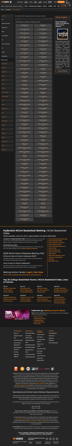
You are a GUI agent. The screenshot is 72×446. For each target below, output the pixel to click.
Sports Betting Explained (30, 248)
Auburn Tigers (24, 85)
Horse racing (4, 108)
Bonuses (15, 6)
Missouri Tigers (24, 77)
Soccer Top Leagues (6, 23)
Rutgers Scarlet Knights (25, 160)
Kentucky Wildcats (25, 57)
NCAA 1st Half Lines (54, 250)
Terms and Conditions (38, 442)
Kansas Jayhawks (24, 49)
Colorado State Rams (24, 215)
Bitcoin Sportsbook (40, 383)
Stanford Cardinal (24, 97)
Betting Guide (50, 2)
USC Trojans (42, 69)
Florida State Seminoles (43, 105)
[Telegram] (50, 438)
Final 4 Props (52, 248)
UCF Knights (24, 136)
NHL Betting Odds (30, 347)
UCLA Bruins (24, 81)
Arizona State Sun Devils (24, 121)
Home (2, 9)
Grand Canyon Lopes (43, 192)
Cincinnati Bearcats (43, 101)
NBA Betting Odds (30, 345)
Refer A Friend (8, 6)
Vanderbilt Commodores (43, 81)
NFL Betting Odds (30, 333)
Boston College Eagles (43, 180)
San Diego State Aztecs (43, 144)
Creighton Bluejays (43, 121)
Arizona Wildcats (24, 41)
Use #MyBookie (53, 333)
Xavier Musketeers (24, 184)
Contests (20, 6)
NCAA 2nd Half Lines (55, 251)
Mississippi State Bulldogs (24, 152)
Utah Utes (24, 156)
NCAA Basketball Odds (55, 240)
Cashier (3, 6)
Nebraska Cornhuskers (24, 101)
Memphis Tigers (43, 215)
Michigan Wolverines (24, 34)
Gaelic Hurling (5, 96)
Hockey (3, 104)
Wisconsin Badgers (43, 109)
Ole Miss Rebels (24, 124)
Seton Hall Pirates (43, 164)
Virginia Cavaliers (43, 53)
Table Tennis (4, 141)
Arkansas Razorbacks (42, 41)
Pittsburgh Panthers (43, 132)
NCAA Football (5, 35)
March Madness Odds (55, 244)
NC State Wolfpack (24, 140)
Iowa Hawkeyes (43, 73)
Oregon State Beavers (24, 219)
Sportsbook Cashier (40, 318)
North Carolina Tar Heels (24, 61)
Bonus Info (37, 323)
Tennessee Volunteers (43, 45)
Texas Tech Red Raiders (24, 45)
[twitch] (57, 438)
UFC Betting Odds (30, 354)
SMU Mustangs (43, 136)
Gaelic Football (5, 92)
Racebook (15, 274)
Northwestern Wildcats (43, 160)
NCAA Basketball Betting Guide (58, 239)
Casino (31, 2)
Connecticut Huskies (24, 30)
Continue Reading (62, 71)
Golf (3, 100)
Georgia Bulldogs (24, 109)
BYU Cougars (43, 77)
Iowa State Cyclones (43, 61)
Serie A (45, 6)
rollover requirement (20, 418)
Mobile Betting (25, 385)
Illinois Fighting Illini (43, 30)
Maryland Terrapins (43, 85)
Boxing (3, 52)
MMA (3, 112)
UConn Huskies (7, 290)
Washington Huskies (43, 128)
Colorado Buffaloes (25, 180)
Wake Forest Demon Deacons (24, 148)
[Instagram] (46, 438)
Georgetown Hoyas (24, 172)
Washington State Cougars (43, 211)
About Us (16, 333)
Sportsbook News (36, 274)
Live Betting (26, 2)
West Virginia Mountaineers (24, 132)
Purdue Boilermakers (42, 65)
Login (55, 2)
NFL (55, 6)
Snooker (3, 133)
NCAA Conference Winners (56, 242)
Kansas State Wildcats (43, 148)
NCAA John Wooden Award (57, 255)
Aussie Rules (4, 63)
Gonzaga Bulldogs (43, 57)
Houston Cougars (43, 49)
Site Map (16, 352)
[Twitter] (54, 439)
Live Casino (35, 2)
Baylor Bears (43, 93)
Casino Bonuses (41, 355)
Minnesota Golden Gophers (43, 152)
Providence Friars (24, 89)
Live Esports (40, 2)
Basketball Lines (53, 261)
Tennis (3, 145)
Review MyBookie (53, 342)
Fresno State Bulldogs (24, 196)
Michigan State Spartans (24, 38)
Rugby (3, 129)
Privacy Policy (30, 442)
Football (4, 88)
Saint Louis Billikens (43, 172)
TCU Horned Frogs (43, 97)
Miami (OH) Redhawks (43, 188)
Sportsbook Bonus (24, 274)
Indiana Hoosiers (24, 73)
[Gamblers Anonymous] (34, 368)
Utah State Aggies (43, 168)
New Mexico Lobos (25, 168)
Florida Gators (43, 26)
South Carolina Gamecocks (24, 176)
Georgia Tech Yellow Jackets (24, 211)
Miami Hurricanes (24, 65)
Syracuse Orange (42, 117)
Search (68, 2)
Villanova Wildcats (43, 89)
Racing (45, 2)
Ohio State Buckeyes (43, 113)
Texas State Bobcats (24, 188)
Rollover (44, 420)
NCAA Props (52, 253)
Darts (3, 84)
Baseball (4, 67)
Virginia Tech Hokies (43, 176)
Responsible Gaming (56, 442)
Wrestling (4, 149)
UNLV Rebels (24, 204)
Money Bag (4, 116)
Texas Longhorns (43, 34)
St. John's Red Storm (60, 288)
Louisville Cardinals (43, 38)
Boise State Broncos (24, 208)
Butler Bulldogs (24, 164)
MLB (26, 6)
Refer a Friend (38, 317)
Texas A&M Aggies (24, 93)
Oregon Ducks (24, 144)
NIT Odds (51, 259)
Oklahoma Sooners (24, 117)
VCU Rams (43, 140)
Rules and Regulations (48, 442)
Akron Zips (43, 204)
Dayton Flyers (43, 208)
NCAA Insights (61, 17)
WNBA (50, 6)
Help (65, 5)
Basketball (4, 71)
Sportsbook (20, 2)
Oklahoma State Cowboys (24, 128)
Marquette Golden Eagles (24, 105)
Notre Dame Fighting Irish (24, 192)
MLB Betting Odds (30, 357)
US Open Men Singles (35, 6)
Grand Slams (4, 27)
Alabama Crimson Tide (24, 69)
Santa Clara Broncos (43, 200)
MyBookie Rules (39, 320)
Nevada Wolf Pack (24, 200)
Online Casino (7, 274)
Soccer (3, 137)
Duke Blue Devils (24, 26)
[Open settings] (69, 5)
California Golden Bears (43, 124)
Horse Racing (4, 56)
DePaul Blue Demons (43, 184)
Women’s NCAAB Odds (55, 257)
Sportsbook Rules (39, 322)
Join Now (61, 2)
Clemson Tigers (24, 113)
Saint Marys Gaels (43, 196)
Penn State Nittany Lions (43, 156)
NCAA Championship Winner (57, 246)
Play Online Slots (41, 348)
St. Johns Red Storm (24, 53)
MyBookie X (52, 335)
